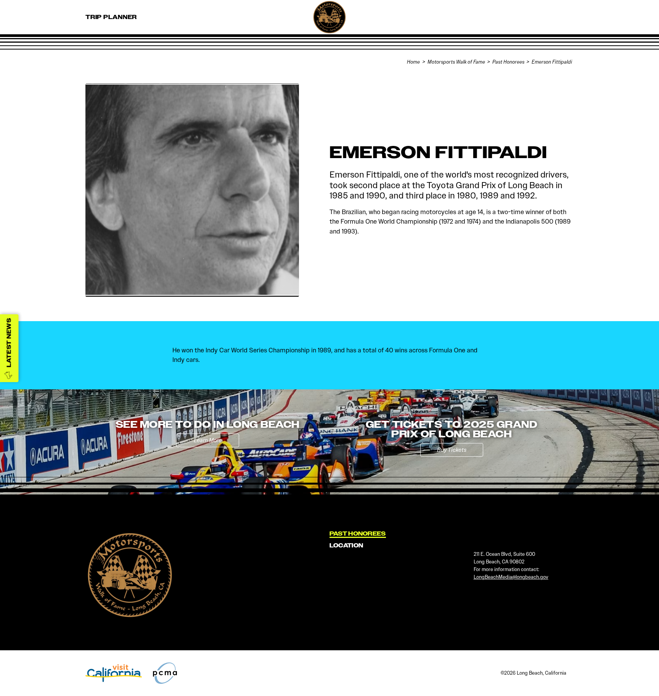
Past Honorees (358, 534)
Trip (111, 17)
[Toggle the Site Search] (548, 17)
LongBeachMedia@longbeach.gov (511, 577)
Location (346, 545)
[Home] (347, 34)
